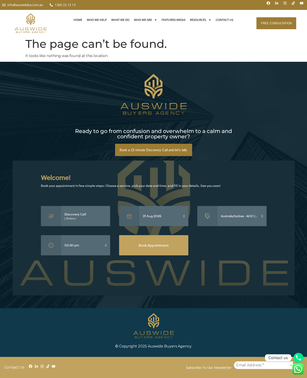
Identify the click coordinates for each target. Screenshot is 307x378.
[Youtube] (303, 5)
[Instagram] (286, 5)
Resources (198, 20)
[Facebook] (270, 5)
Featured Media (173, 20)
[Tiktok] (295, 5)
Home (77, 20)
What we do (120, 20)
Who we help (97, 20)
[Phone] (298, 358)
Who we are (143, 20)
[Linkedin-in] (278, 5)
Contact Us (224, 20)
